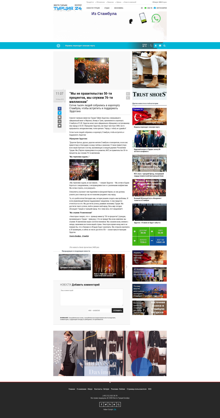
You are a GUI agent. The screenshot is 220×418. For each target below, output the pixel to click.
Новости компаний (130, 2)
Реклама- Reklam (118, 389)
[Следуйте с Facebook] (101, 404)
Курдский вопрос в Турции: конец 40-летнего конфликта (89, 45)
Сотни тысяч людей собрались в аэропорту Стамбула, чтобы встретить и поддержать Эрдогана (94, 108)
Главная (72, 389)
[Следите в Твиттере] (106, 404)
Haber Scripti (108, 409)
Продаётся (90, 2)
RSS (149, 389)
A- (128, 98)
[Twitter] (59, 113)
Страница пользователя (136, 389)
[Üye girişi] (156, 45)
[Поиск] (164, 45)
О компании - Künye (84, 389)
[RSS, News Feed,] (110, 404)
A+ (128, 94)
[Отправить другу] (59, 117)
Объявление (100, 2)
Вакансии (110, 2)
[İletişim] (160, 45)
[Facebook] (59, 109)
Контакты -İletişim (101, 389)
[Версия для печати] (59, 121)
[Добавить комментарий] (59, 125)
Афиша (118, 2)
